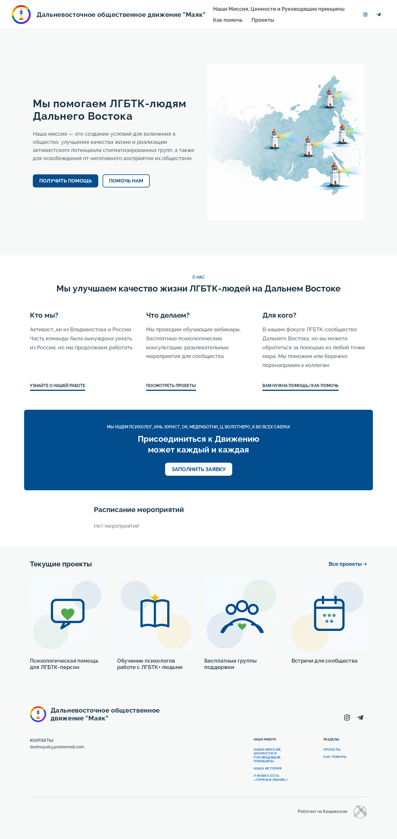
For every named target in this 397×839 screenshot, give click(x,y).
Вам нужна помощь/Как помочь (300, 385)
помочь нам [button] (126, 181)
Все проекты (345, 564)
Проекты (262, 20)
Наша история (268, 768)
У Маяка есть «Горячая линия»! (271, 777)
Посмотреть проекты (171, 385)
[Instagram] (365, 14)
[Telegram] (378, 14)
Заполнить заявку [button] (198, 469)
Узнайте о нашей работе (57, 385)
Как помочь (228, 20)
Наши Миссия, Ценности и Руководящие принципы (279, 9)
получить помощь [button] (65, 181)
